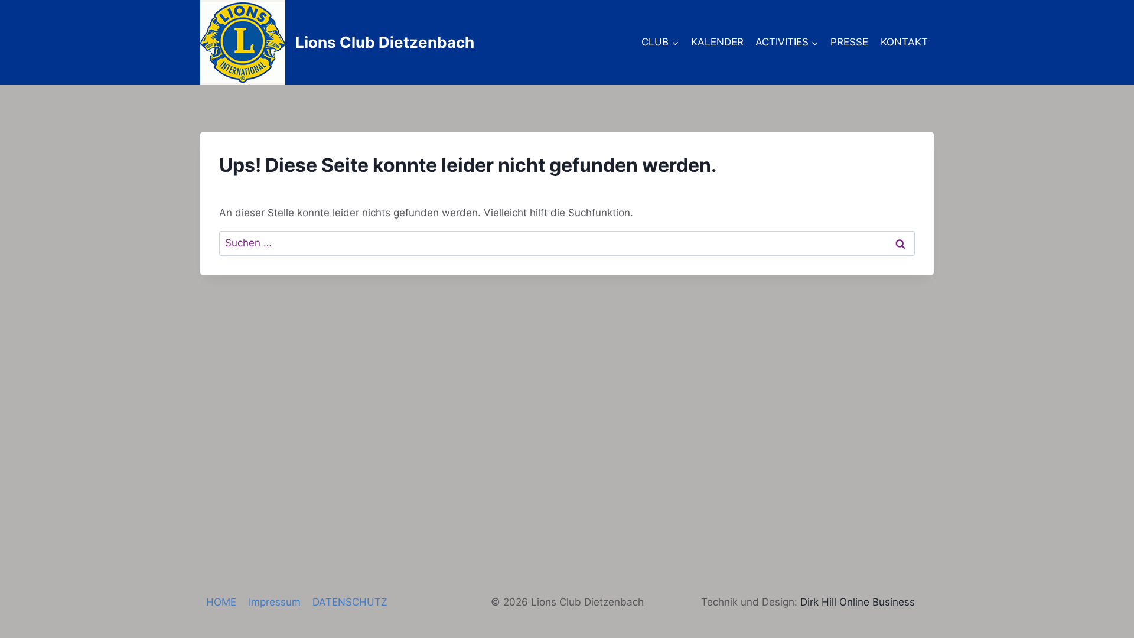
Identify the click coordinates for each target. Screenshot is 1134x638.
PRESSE (849, 42)
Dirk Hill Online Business (857, 602)
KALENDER (717, 42)
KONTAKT (904, 42)
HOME (221, 602)
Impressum (275, 602)
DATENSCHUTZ (349, 602)
